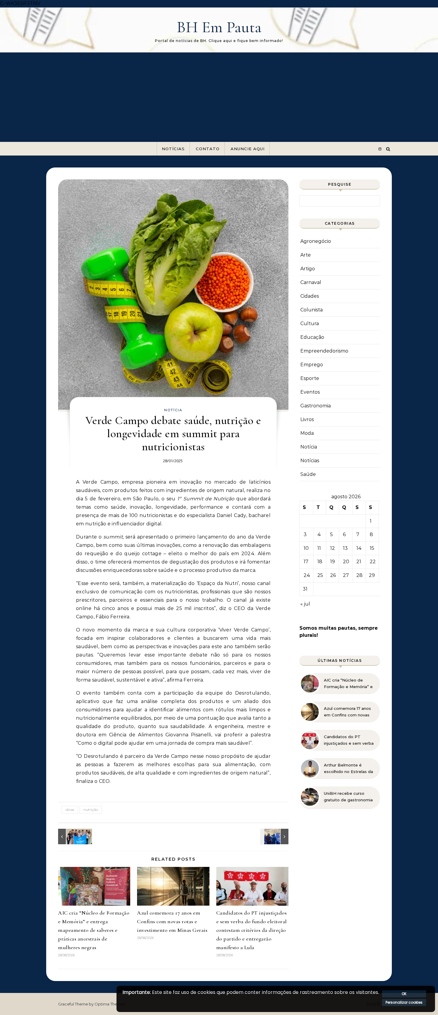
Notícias (173, 148)
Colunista (311, 310)
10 (306, 548)
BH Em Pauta (219, 27)
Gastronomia (315, 406)
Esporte (309, 378)
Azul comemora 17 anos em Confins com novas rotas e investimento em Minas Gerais (172, 921)
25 (320, 575)
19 (332, 561)
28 (359, 575)
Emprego (311, 364)
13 (345, 548)
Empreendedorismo (324, 351)
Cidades (309, 296)
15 (372, 548)
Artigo (307, 268)
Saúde (308, 474)
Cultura (309, 323)
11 (319, 548)
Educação (312, 337)
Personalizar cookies (404, 1002)
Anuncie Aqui (248, 148)
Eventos (310, 392)
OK (404, 993)
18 (319, 561)
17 (306, 561)
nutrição (90, 809)
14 (359, 548)
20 (346, 561)
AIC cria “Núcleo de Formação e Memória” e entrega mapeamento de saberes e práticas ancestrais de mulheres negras (93, 930)
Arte (305, 255)
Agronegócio (315, 241)
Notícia (173, 410)
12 (332, 548)
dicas (70, 809)
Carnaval (310, 282)
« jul (305, 604)
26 (333, 575)
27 (346, 575)
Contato (208, 148)
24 (307, 575)
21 (358, 561)
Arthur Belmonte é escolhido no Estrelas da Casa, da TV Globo (348, 769)
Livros (307, 419)
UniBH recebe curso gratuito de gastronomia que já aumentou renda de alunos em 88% (348, 797)
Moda (307, 433)
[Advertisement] (219, 97)
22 (373, 561)
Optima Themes (109, 1004)
